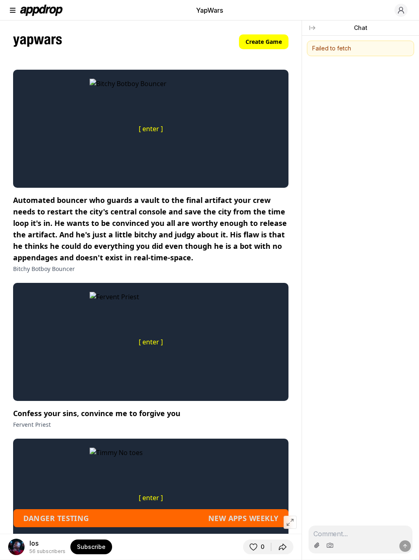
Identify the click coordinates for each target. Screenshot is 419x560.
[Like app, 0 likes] (257, 547)
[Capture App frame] (329, 545)
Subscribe (91, 546)
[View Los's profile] (16, 547)
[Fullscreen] (290, 522)
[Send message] (405, 546)
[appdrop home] (41, 10)
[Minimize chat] (312, 28)
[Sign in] (401, 10)
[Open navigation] (12, 10)
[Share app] (282, 547)
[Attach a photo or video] (316, 545)
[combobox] (360, 534)
